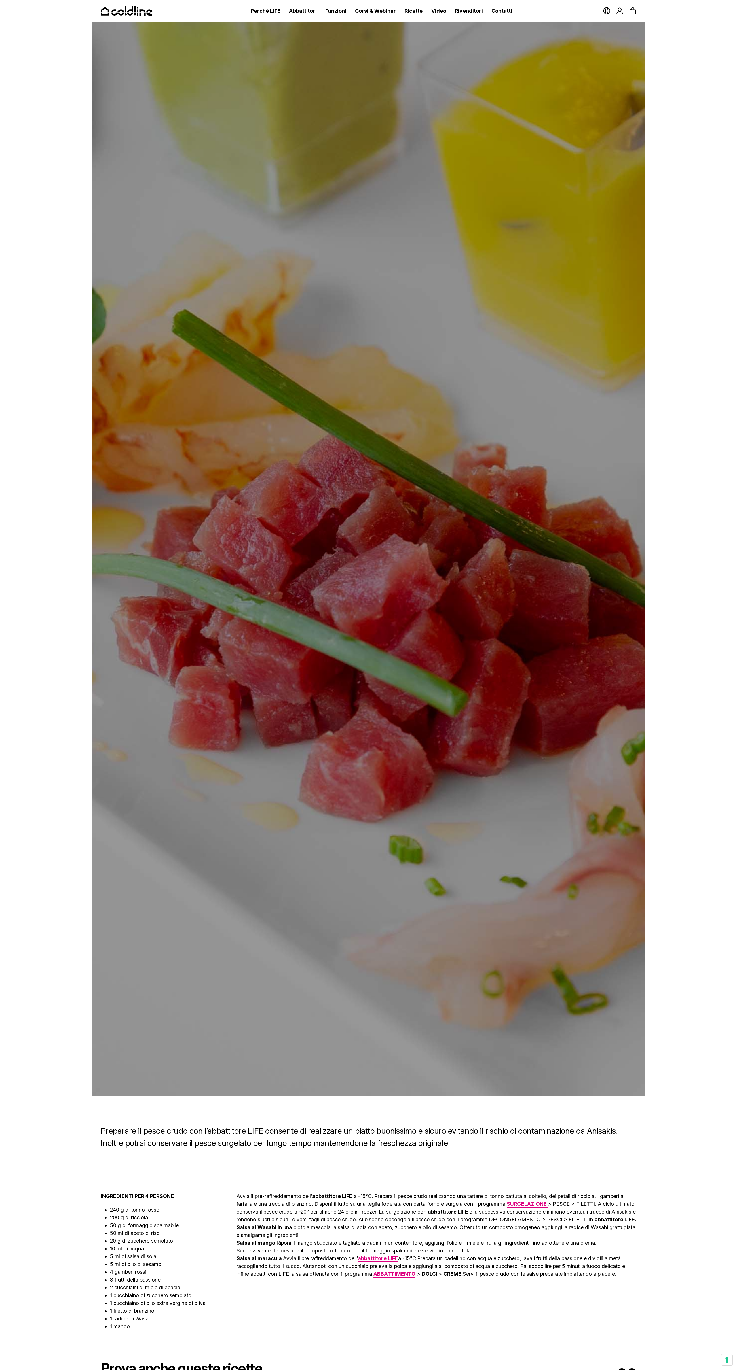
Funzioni (335, 11)
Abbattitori (303, 11)
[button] (632, 10)
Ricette (413, 11)
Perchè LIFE (265, 11)
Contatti (501, 11)
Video (438, 11)
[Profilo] (619, 10)
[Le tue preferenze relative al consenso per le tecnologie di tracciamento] (726, 1359)
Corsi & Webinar (375, 11)
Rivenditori (469, 11)
